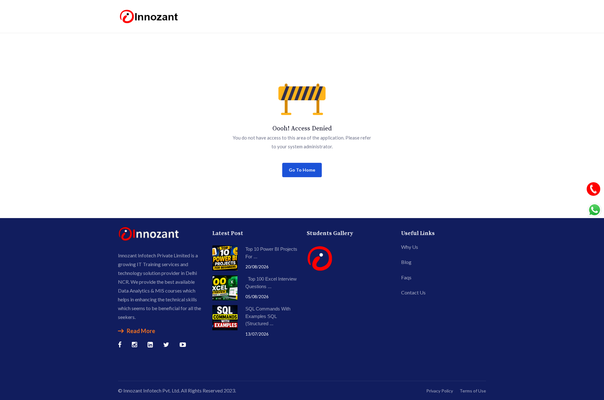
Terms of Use (473, 390)
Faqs (406, 277)
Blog (406, 262)
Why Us (409, 247)
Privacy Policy (439, 390)
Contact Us (413, 292)
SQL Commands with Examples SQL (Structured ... (267, 316)
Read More (141, 330)
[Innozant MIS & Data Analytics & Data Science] (149, 16)
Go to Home (302, 170)
